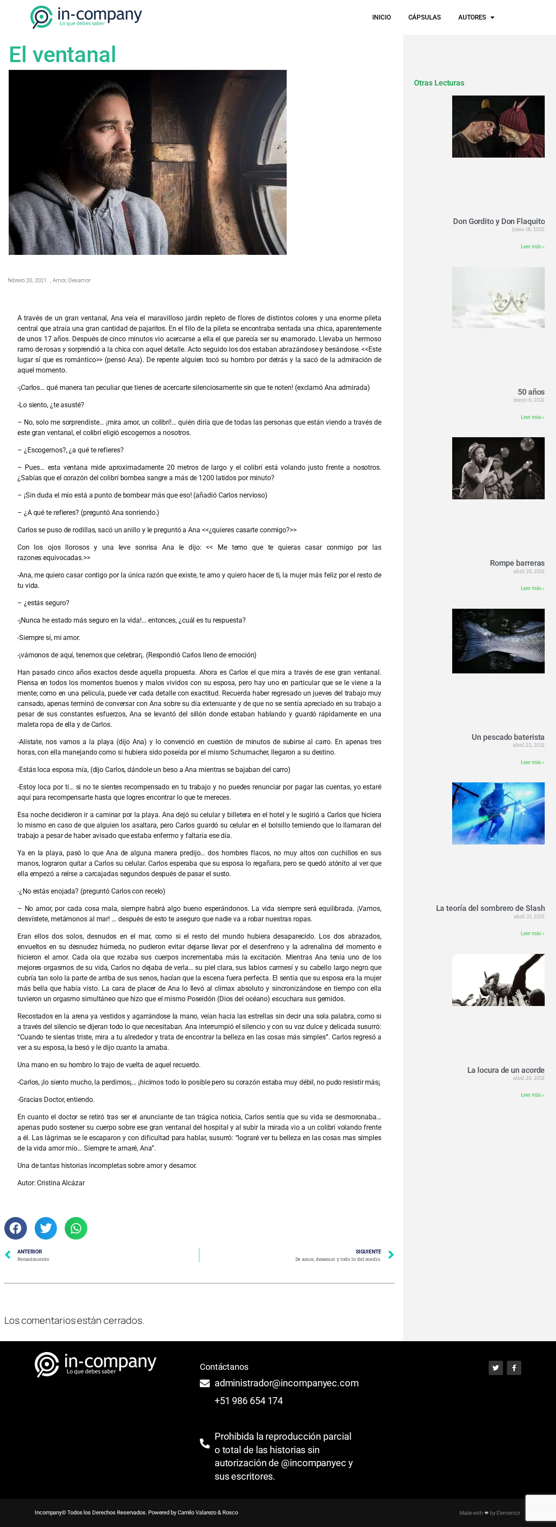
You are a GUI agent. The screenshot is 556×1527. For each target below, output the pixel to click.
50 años (531, 391)
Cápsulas (424, 17)
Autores (472, 17)
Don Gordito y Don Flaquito (499, 221)
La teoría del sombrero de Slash (490, 908)
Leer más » (533, 247)
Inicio (381, 17)
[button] (517, 17)
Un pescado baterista (508, 737)
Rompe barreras (517, 562)
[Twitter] (496, 1368)
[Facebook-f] (514, 1368)
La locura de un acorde (506, 1070)
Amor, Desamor (72, 280)
